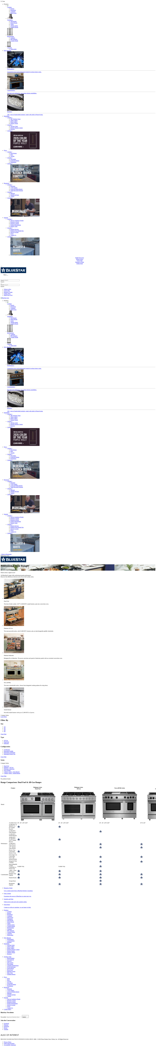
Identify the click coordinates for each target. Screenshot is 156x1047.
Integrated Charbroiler (9, 752)
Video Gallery (14, 120)
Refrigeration (10, 927)
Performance (10, 939)
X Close (3, 1)
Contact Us (13, 235)
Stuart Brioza (10, 968)
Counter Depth (14, 40)
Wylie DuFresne (11, 967)
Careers (12, 196)
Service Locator (14, 232)
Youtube (6, 1029)
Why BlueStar (7, 50)
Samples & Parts (14, 195)
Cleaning (9, 933)
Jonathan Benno (11, 974)
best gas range (42, 1035)
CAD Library (13, 187)
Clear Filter (3, 734)
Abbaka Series (14, 25)
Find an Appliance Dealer (17, 220)
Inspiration (6, 116)
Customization (11, 940)
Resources (6, 183)
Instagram (6, 1026)
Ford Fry (9, 961)
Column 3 (9, 130)
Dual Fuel (6, 742)
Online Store (79, 263)
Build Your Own (79, 257)
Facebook (6, 1023)
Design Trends (14, 123)
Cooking (9, 911)
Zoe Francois (10, 959)
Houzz (5, 1028)
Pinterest (6, 1025)
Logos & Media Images (16, 189)
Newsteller (3, 1017)
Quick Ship (80, 260)
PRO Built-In (13, 39)
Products (6, 910)
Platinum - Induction (9, 769)
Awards (12, 156)
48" (5, 730)
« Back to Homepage (6, 554)
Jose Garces (10, 962)
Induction (6, 743)
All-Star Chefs (14, 126)
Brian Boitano (10, 958)
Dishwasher (13, 49)
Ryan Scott (10, 970)
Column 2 (9, 125)
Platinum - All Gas (8, 767)
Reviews (12, 129)
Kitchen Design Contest (16, 128)
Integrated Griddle (8, 751)
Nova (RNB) (7, 770)
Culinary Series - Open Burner (12, 772)
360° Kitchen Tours (15, 119)
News (5, 150)
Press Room (13, 153)
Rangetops (13, 10)
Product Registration (15, 225)
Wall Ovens (13, 13)
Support (6, 217)
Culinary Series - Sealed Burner (12, 773)
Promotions (13, 162)
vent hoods (26, 1035)
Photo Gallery (14, 122)
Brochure (12, 186)
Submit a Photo (11, 952)
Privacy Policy (7, 1042)
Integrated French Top (9, 754)
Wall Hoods (13, 21)
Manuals (12, 193)
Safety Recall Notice (9, 1043)
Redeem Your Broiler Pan (17, 231)
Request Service (14, 229)
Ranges (12, 8)
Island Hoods (13, 23)
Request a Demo (14, 223)
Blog (11, 154)
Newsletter (13, 159)
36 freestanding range (62, 1035)
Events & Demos (14, 160)
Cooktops (12, 11)
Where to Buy (79, 259)
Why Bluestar (7, 938)
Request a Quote (14, 222)
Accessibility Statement (10, 1045)
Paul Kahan (10, 964)
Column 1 (9, 117)
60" (5, 731)
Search (2, 280)
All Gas (6, 740)
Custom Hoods (14, 27)
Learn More (4, 716)
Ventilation (10, 919)
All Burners (7, 749)
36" (5, 728)
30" (5, 727)
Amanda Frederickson (13, 965)
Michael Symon (11, 971)
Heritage (9, 942)
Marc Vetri (10, 973)
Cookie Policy (7, 1009)
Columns (12, 38)
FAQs (11, 233)
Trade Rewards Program (16, 190)
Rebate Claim (13, 226)
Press (8, 978)
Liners (12, 24)
